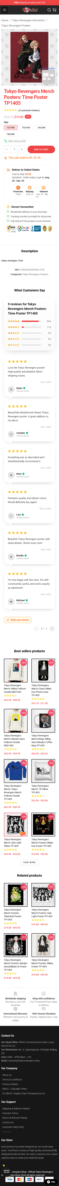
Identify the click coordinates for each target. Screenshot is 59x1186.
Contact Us (8, 1122)
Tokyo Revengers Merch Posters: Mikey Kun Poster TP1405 (42, 842)
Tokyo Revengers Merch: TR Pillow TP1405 (40, 789)
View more (29, 862)
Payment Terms (10, 1113)
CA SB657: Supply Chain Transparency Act (23, 1093)
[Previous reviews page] (36, 629)
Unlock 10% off (7, 1171)
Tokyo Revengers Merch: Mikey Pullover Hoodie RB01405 (15, 688)
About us (6, 1075)
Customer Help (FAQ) (13, 1127)
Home (4, 20)
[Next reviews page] (52, 629)
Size (6, 122)
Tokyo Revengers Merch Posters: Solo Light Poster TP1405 (41, 913)
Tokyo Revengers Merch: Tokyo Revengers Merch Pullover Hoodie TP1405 (12, 792)
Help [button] (53, 1182)
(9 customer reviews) (29, 110)
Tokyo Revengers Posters (15, 25)
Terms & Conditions (12, 1079)
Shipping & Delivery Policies (16, 1108)
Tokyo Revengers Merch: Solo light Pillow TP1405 (12, 842)
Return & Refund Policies (14, 1117)
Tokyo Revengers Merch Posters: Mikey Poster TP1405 (42, 963)
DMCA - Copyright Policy (14, 1088)
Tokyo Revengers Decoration (28, 20)
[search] (49, 10)
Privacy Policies (10, 1084)
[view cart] (54, 10)
